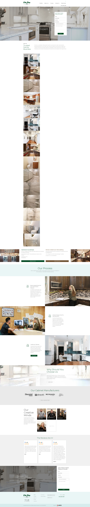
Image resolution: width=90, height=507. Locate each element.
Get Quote (34, 177)
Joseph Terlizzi (40, 239)
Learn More (50, 203)
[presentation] (24, 61)
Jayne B (54, 283)
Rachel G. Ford (60, 239)
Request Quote (33, 82)
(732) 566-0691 (63, 5)
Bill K (25, 275)
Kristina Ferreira (40, 251)
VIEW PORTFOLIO (57, 82)
